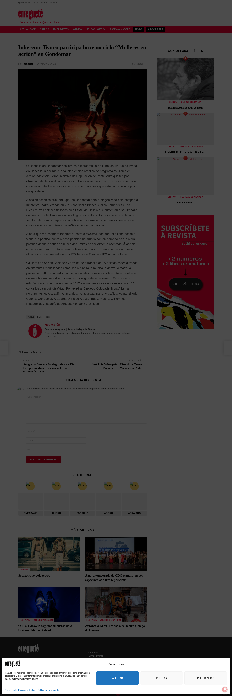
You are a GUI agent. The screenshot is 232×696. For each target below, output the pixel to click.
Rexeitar (161, 678)
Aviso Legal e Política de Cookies (20, 690)
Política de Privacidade (48, 690)
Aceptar (117, 678)
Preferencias (205, 678)
